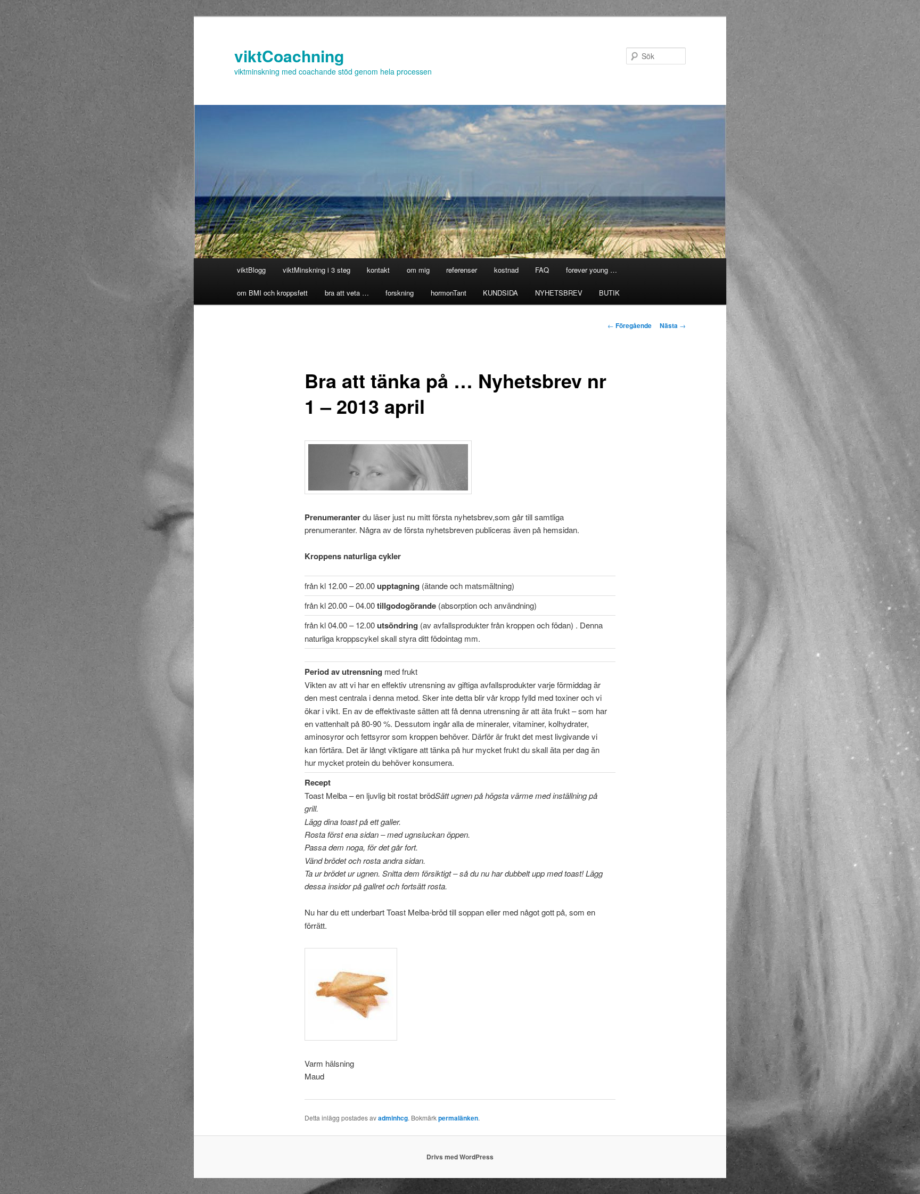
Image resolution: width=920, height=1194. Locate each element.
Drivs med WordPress (460, 1157)
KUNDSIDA (500, 293)
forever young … (591, 270)
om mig (418, 270)
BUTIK (609, 293)
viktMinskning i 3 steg (316, 270)
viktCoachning (289, 55)
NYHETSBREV (558, 293)
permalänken (458, 1118)
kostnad (506, 270)
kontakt (378, 270)
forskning (399, 293)
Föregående (629, 325)
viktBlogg (251, 270)
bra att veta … (347, 293)
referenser (461, 270)
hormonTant (448, 293)
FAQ (542, 270)
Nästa (673, 325)
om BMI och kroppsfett (272, 293)
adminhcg (393, 1118)
